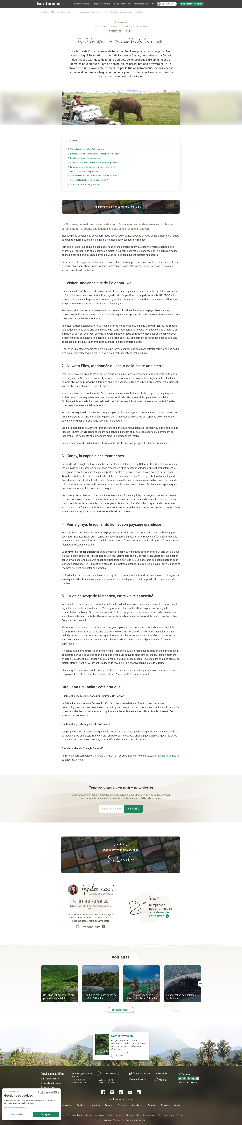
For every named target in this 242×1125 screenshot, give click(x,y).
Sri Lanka (122, 22)
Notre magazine (141, 4)
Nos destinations (81, 4)
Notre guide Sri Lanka (120, 1010)
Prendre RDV (91, 927)
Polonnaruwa (105, 291)
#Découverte (115, 31)
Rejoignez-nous (149, 1115)
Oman (177, 1105)
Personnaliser (17, 1114)
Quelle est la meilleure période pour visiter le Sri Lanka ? (94, 175)
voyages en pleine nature (135, 612)
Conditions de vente (75, 1115)
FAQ (172, 1115)
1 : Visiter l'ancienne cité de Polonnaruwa (86, 149)
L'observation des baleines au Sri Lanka (181, 996)
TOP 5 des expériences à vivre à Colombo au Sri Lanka (141, 996)
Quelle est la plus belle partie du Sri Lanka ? (89, 180)
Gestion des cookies (115, 1115)
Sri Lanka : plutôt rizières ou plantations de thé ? (58, 996)
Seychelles (82, 1105)
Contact (180, 1115)
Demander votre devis (51, 1083)
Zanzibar (151, 1105)
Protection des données (95, 1115)
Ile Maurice (67, 1105)
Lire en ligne (119, 1055)
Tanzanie (165, 1105)
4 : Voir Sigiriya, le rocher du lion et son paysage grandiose (93, 163)
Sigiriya (117, 532)
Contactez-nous (48, 1087)
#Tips (129, 31)
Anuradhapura (160, 755)
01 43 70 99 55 (93, 901)
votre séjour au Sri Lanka (88, 262)
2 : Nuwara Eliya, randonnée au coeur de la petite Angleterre (94, 154)
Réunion (108, 1105)
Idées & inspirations (101, 4)
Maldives (96, 1105)
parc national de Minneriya (97, 627)
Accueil (62, 1115)
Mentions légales (132, 1115)
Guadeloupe (137, 1105)
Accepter (46, 1114)
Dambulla (174, 755)
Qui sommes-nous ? (50, 1079)
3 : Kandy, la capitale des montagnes (84, 158)
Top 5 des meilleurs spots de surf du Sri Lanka (100, 996)
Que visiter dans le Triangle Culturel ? (86, 184)
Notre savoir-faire (122, 4)
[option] (59, 984)
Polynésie (122, 1105)
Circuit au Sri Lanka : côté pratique (83, 172)
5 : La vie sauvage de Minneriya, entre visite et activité (91, 167)
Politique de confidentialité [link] (15, 1108)
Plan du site (162, 1115)
